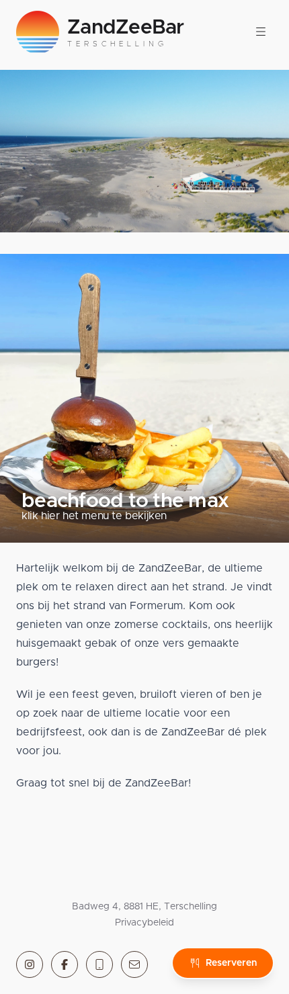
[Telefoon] (99, 964)
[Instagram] (29, 964)
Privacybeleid (144, 923)
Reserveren (231, 963)
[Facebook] (64, 964)
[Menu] (261, 32)
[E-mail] (134, 964)
